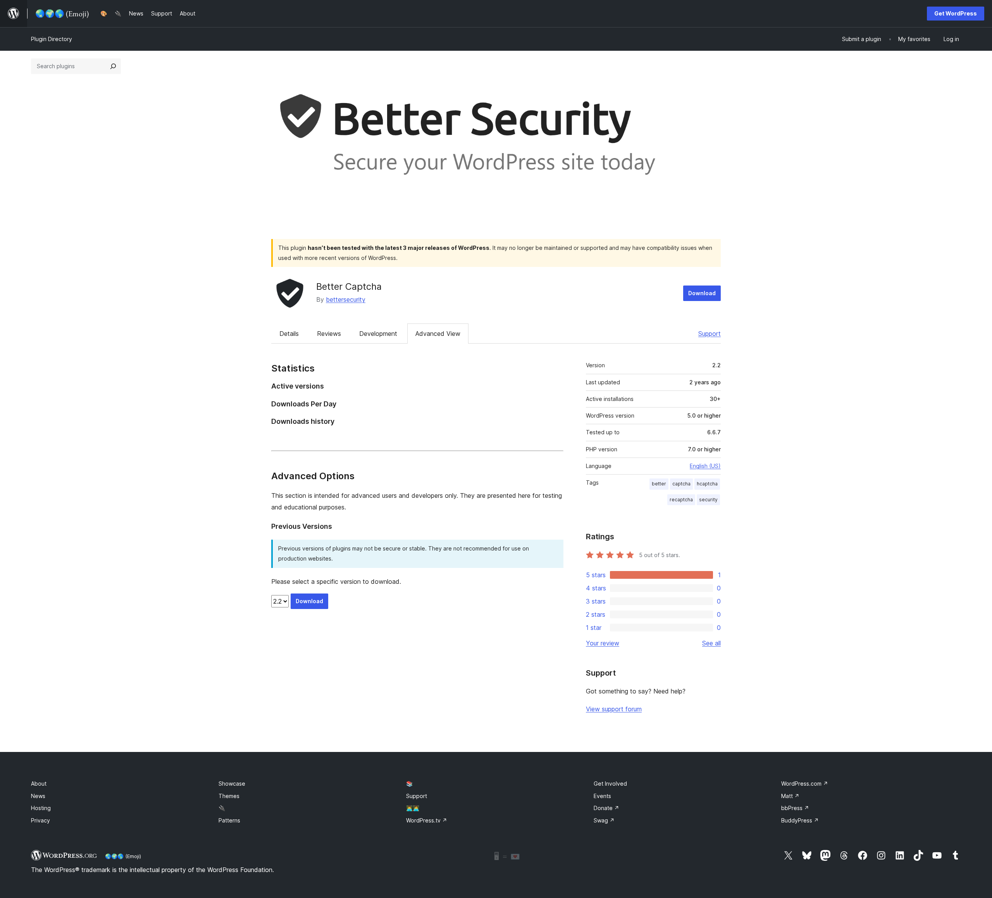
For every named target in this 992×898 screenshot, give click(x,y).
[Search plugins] (113, 66)
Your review (602, 643)
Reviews (329, 333)
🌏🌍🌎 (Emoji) (123, 856)
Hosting (41, 808)
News (38, 796)
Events (602, 796)
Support (709, 333)
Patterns (229, 820)
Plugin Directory (51, 39)
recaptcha (681, 499)
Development (378, 333)
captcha (681, 484)
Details (289, 333)
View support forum (614, 709)
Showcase (232, 783)
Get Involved (610, 783)
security (708, 499)
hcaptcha (707, 484)
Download (702, 293)
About (38, 783)
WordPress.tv (426, 820)
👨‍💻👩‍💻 (412, 808)
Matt (790, 796)
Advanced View (437, 333)
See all (711, 643)
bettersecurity (345, 299)
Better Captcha (349, 286)
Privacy (40, 820)
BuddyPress (800, 820)
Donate (606, 808)
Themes (229, 796)
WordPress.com (804, 783)
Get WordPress (955, 13)
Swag (604, 820)
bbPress (795, 808)
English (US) (705, 466)
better (659, 484)
